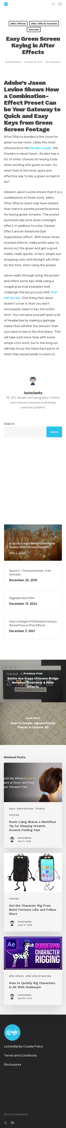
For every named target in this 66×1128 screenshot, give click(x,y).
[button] (60, 4)
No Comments (53, 61)
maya (12, 808)
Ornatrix (40, 808)
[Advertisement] (33, 481)
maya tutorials (25, 808)
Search (9, 424)
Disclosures (12, 1064)
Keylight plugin (40, 148)
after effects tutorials (44, 23)
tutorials (34, 29)
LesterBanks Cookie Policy (23, 1046)
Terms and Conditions (20, 1055)
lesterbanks (14, 61)
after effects (18, 23)
